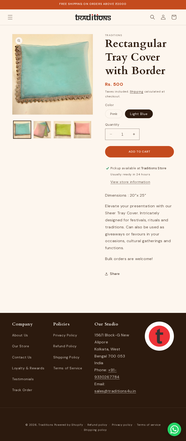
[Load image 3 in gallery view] (62, 130)
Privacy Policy (65, 335)
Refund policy (97, 424)
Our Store (20, 346)
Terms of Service (67, 368)
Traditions (45, 424)
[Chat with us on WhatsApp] (174, 429)
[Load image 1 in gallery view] (22, 130)
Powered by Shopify (68, 424)
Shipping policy (95, 430)
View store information (130, 182)
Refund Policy (65, 346)
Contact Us (22, 357)
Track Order (22, 390)
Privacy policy (122, 424)
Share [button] (115, 273)
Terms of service (148, 424)
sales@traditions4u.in (115, 391)
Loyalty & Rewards (28, 368)
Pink (116, 114)
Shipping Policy (66, 357)
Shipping (136, 91)
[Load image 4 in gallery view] (82, 130)
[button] (10, 17)
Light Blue (139, 114)
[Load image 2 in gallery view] (42, 130)
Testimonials (23, 379)
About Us (20, 335)
